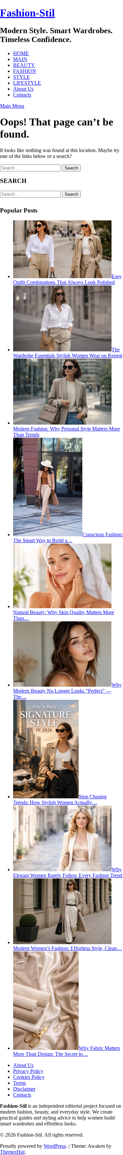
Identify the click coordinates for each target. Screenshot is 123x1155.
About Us (23, 89)
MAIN (20, 59)
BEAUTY (24, 65)
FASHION (24, 71)
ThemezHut (12, 1152)
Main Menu (12, 106)
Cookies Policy (29, 1077)
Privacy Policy (28, 1071)
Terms (19, 1083)
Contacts (22, 95)
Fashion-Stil (27, 13)
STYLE (21, 77)
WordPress (55, 1146)
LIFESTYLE (27, 83)
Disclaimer (24, 1089)
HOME (21, 53)
